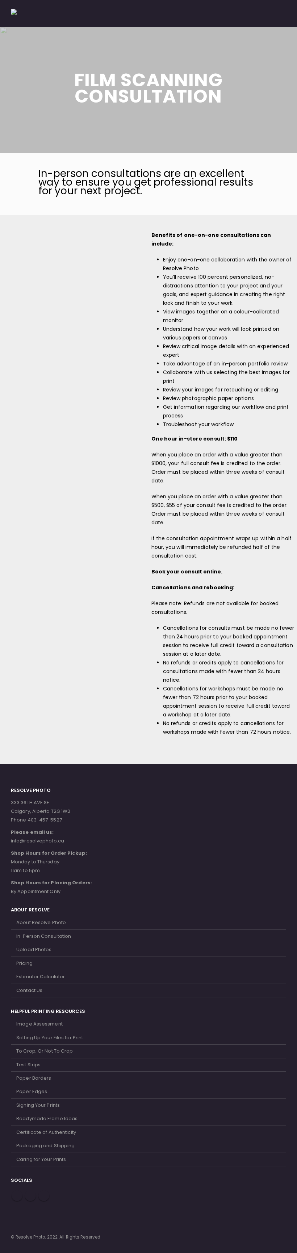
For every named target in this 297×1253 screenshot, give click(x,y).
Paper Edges (31, 1091)
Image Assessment (39, 1023)
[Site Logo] (31, 13)
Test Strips (28, 1064)
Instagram (43, 1195)
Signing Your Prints (38, 1105)
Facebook (17, 1195)
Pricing (24, 963)
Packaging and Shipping (45, 1145)
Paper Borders (33, 1078)
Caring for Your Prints (41, 1159)
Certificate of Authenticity (46, 1132)
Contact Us (29, 990)
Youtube (30, 1195)
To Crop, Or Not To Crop (44, 1051)
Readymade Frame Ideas (47, 1118)
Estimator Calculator (40, 976)
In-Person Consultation (43, 936)
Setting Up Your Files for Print (49, 1037)
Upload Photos (33, 949)
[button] (264, 13)
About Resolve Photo (41, 922)
